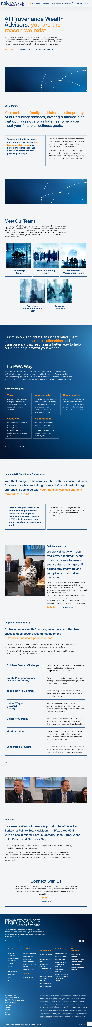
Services (36, 3)
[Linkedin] (46, 898)
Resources (45, 3)
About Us (28, 3)
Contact (58, 3)
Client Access (66, 3)
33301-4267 (20, 1000)
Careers (53, 3)
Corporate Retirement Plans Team (32, 308)
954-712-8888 (8, 1002)
